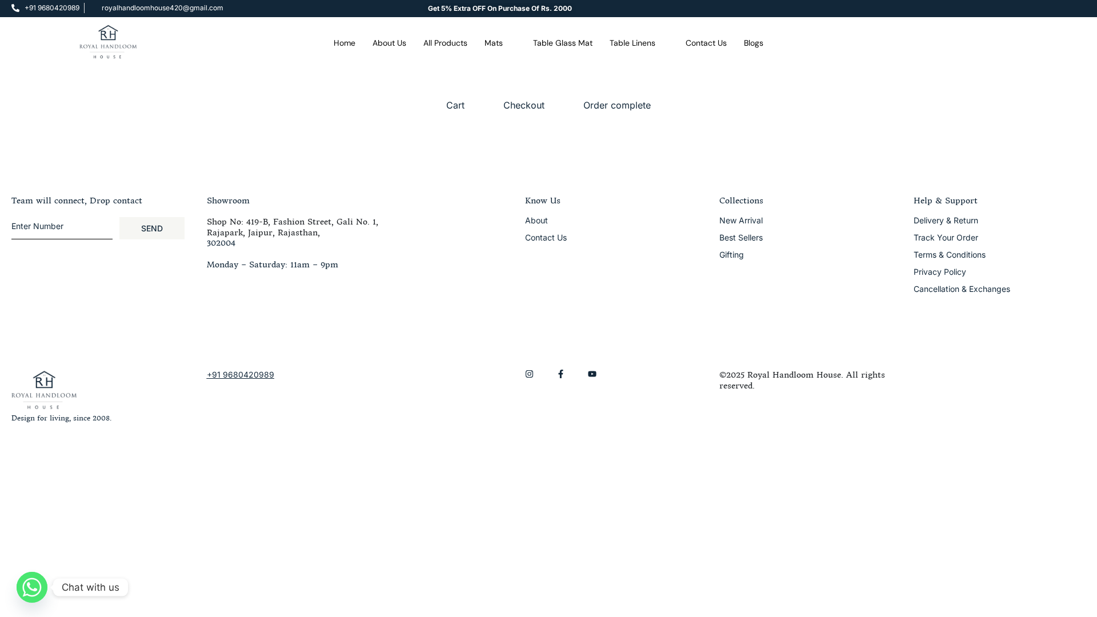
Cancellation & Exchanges (962, 289)
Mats (494, 43)
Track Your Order (946, 237)
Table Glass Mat (562, 43)
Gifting (731, 254)
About (536, 220)
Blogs (753, 43)
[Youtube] (592, 374)
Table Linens (632, 43)
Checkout (524, 105)
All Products (445, 43)
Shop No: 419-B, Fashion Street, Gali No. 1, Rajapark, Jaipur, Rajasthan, (292, 227)
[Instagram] (529, 374)
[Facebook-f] (560, 374)
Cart (455, 105)
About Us (389, 43)
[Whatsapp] (32, 587)
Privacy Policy (940, 272)
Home (344, 43)
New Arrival (741, 220)
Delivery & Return (946, 220)
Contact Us (706, 43)
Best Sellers (741, 237)
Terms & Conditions (950, 254)
